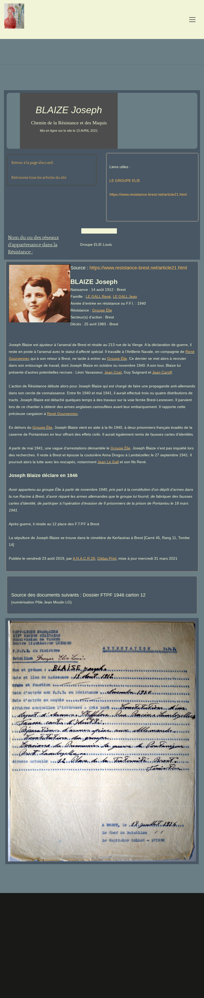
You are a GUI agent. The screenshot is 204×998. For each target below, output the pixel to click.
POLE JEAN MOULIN (25, 939)
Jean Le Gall (108, 462)
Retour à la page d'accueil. (32, 163)
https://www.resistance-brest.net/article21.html (148, 194)
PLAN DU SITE (49, 939)
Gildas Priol (106, 558)
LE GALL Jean (125, 296)
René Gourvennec (62, 414)
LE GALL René (98, 296)
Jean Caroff (162, 372)
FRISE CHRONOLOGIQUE (89, 936)
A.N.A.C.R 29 (84, 558)
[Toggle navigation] (192, 19)
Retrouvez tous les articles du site (38, 178)
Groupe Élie (102, 310)
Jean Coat (113, 372)
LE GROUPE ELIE (124, 180)
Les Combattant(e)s (149, 936)
